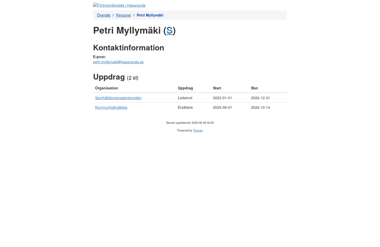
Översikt (103, 15)
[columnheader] (134, 88)
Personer (123, 15)
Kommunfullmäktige (111, 107)
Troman (198, 130)
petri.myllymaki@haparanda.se (118, 61)
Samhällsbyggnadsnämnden (118, 97)
